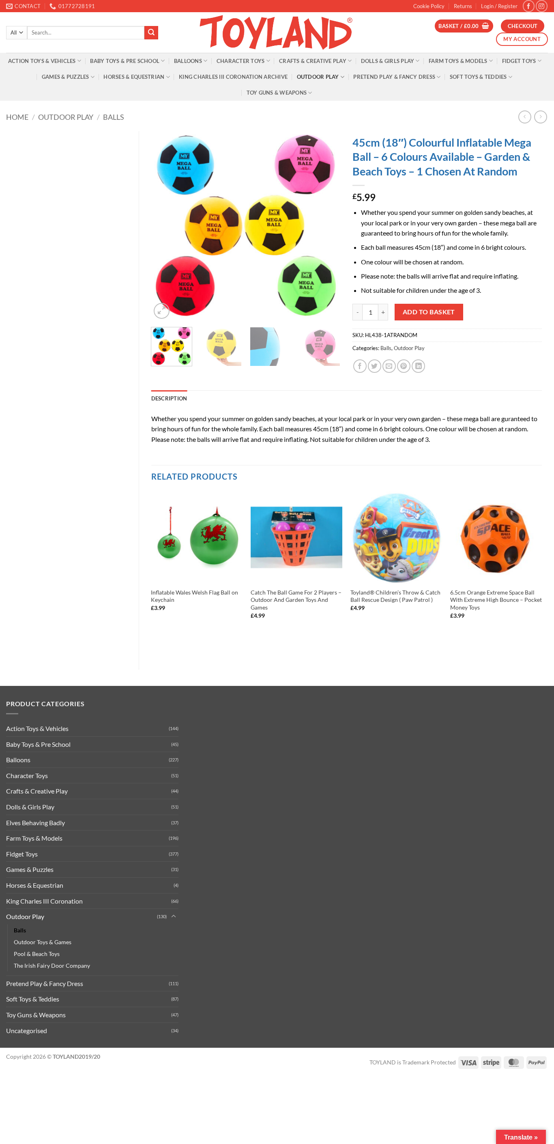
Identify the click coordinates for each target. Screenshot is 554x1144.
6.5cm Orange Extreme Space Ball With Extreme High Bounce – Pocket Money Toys (496, 600)
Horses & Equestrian (133, 77)
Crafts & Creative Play (312, 61)
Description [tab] (169, 398)
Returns (463, 6)
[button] (499, 6)
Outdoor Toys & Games (42, 942)
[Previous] (165, 226)
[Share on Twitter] (374, 366)
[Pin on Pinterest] (403, 366)
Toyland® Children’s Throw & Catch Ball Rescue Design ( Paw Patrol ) (395, 596)
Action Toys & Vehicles (42, 61)
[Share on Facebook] (360, 366)
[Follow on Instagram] (542, 6)
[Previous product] (540, 116)
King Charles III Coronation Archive (233, 77)
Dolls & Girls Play (387, 61)
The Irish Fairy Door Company (52, 965)
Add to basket (429, 312)
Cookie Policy (428, 6)
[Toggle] (173, 916)
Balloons (188, 61)
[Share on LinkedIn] (418, 366)
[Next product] (524, 116)
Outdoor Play (318, 77)
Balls (113, 116)
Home (17, 116)
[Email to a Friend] (389, 366)
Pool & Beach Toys (37, 953)
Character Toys (241, 61)
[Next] (326, 226)
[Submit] (151, 33)
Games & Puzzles (65, 77)
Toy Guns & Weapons (277, 92)
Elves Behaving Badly (35, 822)
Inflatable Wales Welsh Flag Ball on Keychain (194, 596)
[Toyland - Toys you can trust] (277, 32)
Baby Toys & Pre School (124, 61)
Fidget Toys (519, 61)
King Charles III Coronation (44, 901)
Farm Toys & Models (458, 61)
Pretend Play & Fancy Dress (394, 77)
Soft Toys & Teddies (478, 77)
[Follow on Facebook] (529, 6)
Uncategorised (26, 1030)
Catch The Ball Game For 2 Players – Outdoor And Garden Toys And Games (296, 600)
